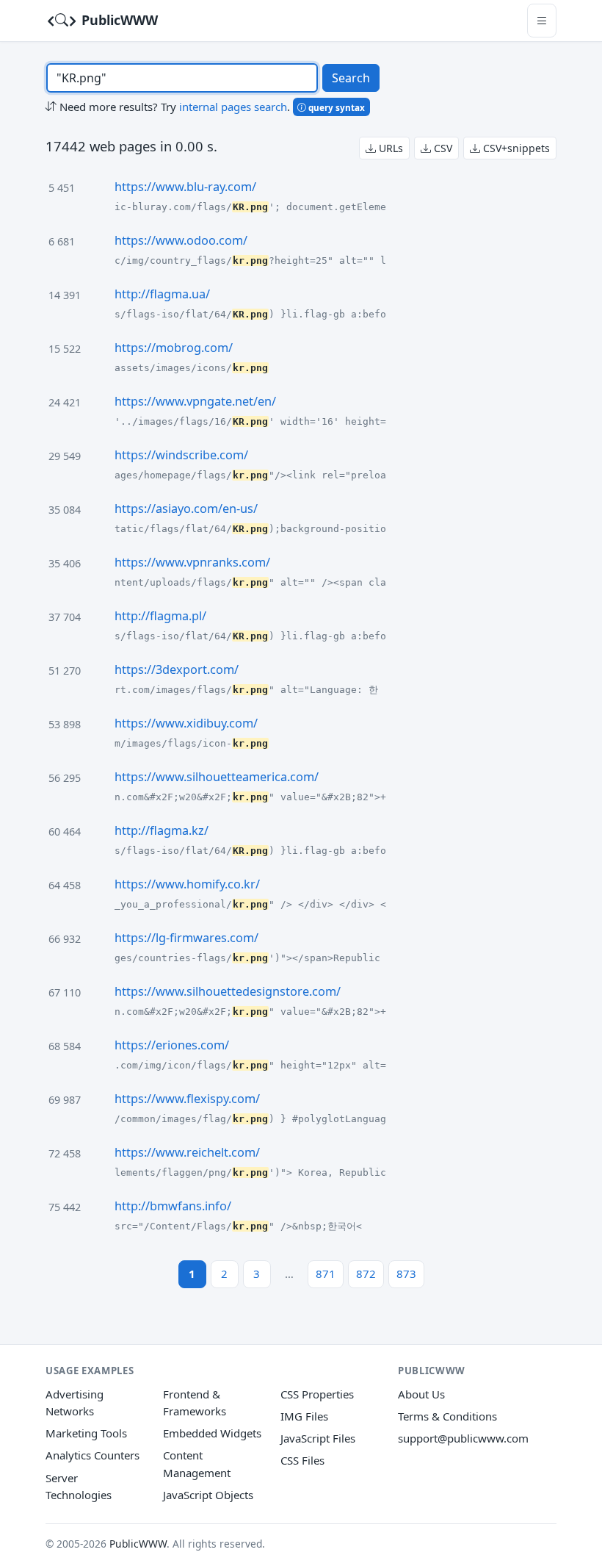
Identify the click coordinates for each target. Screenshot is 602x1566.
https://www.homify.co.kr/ (187, 884)
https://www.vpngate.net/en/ (195, 401)
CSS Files (302, 1460)
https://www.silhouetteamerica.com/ (217, 777)
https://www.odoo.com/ (181, 240)
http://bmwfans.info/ (173, 1206)
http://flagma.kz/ (161, 830)
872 (366, 1273)
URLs (389, 148)
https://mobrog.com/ (174, 348)
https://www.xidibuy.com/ (186, 723)
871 (326, 1273)
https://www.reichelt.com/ (187, 1152)
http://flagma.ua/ (162, 294)
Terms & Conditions (447, 1416)
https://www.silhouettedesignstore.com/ (228, 991)
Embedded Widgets (212, 1433)
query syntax (335, 107)
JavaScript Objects (208, 1494)
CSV (441, 148)
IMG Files (304, 1416)
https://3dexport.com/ (177, 669)
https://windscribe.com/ (181, 455)
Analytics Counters (92, 1455)
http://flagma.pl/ (160, 616)
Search (351, 78)
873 (406, 1273)
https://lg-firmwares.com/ (186, 938)
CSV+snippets (515, 148)
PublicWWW (118, 20)
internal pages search (233, 106)
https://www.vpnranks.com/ (192, 562)
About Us (421, 1394)
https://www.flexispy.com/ (187, 1099)
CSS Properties (317, 1394)
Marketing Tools (86, 1433)
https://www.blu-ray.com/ (185, 187)
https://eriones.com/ (172, 1045)
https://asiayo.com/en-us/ (186, 508)
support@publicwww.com (463, 1438)
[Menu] (541, 20)
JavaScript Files (317, 1438)
